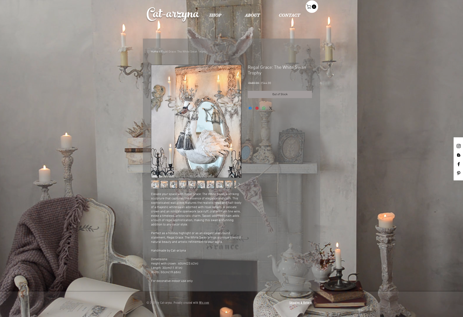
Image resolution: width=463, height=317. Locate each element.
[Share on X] (271, 108)
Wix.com (204, 303)
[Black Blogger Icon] (458, 155)
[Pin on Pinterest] (257, 108)
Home (154, 52)
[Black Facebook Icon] (458, 164)
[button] (312, 7)
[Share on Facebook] (250, 108)
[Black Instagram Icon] (458, 146)
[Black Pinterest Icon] (458, 173)
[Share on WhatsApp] (264, 108)
